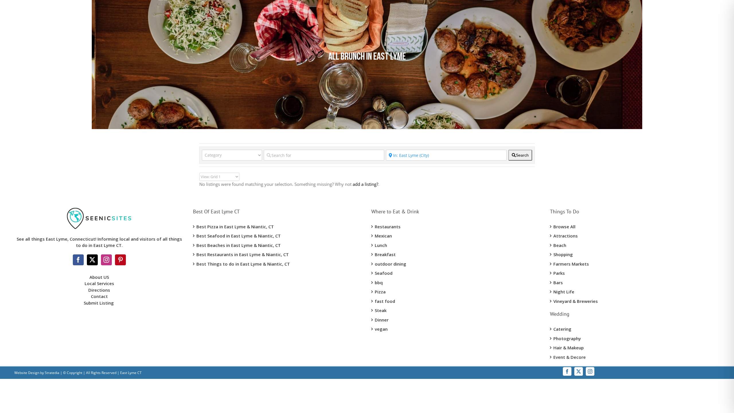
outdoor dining (390, 264)
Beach (559, 245)
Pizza (380, 292)
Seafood (384, 273)
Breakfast (385, 254)
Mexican (383, 236)
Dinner (382, 320)
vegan (381, 329)
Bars (558, 282)
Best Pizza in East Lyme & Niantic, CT (235, 226)
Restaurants (388, 226)
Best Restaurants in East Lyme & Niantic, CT (242, 254)
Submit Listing (99, 303)
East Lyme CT (130, 372)
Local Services (99, 283)
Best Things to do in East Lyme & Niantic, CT (243, 264)
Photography (567, 338)
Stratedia (52, 372)
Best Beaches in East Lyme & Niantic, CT (238, 245)
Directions (99, 290)
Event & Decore (569, 357)
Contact (99, 296)
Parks (559, 273)
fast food (385, 301)
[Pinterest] (120, 259)
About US (99, 277)
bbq (379, 282)
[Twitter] (92, 259)
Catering (562, 329)
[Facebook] (78, 259)
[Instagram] (106, 259)
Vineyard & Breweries (575, 301)
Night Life (563, 292)
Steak (380, 310)
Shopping (563, 254)
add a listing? (365, 184)
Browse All (564, 226)
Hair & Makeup (568, 347)
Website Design (26, 372)
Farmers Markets (571, 264)
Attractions (565, 236)
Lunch (381, 245)
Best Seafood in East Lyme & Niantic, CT (238, 236)
